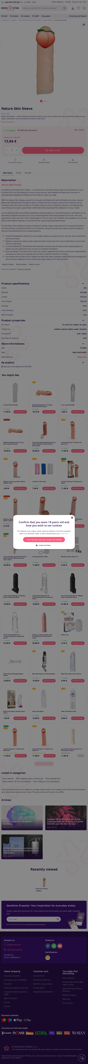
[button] (44, 545)
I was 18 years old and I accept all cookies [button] (44, 539)
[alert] (44, 532)
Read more (65, 534)
